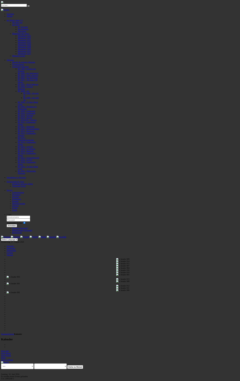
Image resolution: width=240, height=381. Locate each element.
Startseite (4, 334)
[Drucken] (8, 345)
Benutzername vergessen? (22, 230)
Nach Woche (6, 355)
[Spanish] (51, 237)
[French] (34, 237)
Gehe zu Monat (7, 360)
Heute (3, 358)
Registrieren (17, 233)
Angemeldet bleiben (14, 223)
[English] (15, 237)
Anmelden (12, 226)
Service (11, 334)
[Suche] (5, 362)
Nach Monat (6, 353)
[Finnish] (24, 237)
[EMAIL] (8, 347)
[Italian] (42, 237)
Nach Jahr (5, 351)
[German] (5, 237)
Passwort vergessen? (20, 228)
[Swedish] (61, 237)
